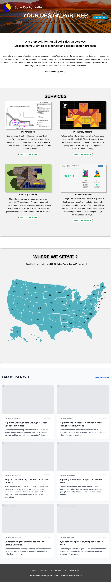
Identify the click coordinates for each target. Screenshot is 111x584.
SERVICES (50, 18)
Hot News (47, 418)
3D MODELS (63, 18)
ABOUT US (84, 18)
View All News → (102, 377)
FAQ (74, 18)
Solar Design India (28, 7)
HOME (39, 18)
